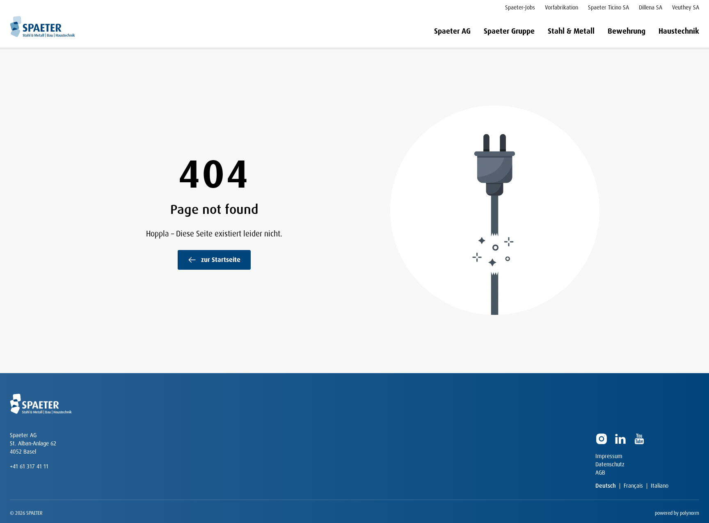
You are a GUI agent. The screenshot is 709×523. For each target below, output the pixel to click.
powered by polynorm (677, 513)
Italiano (659, 485)
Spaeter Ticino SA (608, 7)
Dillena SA (650, 7)
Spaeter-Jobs (520, 7)
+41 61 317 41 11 (29, 466)
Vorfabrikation (561, 7)
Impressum (608, 456)
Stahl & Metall (571, 31)
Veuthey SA (685, 7)
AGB (600, 472)
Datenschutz (609, 464)
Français (633, 485)
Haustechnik (679, 31)
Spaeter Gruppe (509, 31)
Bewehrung (626, 31)
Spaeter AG (452, 31)
